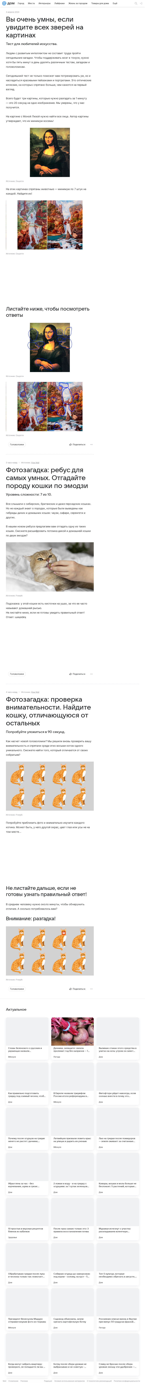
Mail (4, 1381)
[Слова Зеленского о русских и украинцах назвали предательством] (27, 1038)
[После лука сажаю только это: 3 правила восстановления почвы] (72, 1219)
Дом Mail (35, 462)
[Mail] (4, 3)
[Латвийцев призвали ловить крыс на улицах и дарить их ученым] (72, 1129)
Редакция (48, 1381)
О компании (13, 1381)
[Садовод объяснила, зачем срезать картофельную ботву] (72, 1309)
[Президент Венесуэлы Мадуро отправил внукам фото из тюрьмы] (27, 1309)
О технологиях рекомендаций (99, 1381)
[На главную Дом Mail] (10, 3)
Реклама (24, 1381)
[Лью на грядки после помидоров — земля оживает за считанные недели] (118, 1129)
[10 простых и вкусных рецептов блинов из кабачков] (27, 1219)
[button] (50, 153)
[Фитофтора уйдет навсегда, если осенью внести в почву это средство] (118, 1084)
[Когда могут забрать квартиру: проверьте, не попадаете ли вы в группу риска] (27, 1354)
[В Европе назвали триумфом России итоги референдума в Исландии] (72, 1084)
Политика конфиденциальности (127, 1381)
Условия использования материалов (69, 1381)
